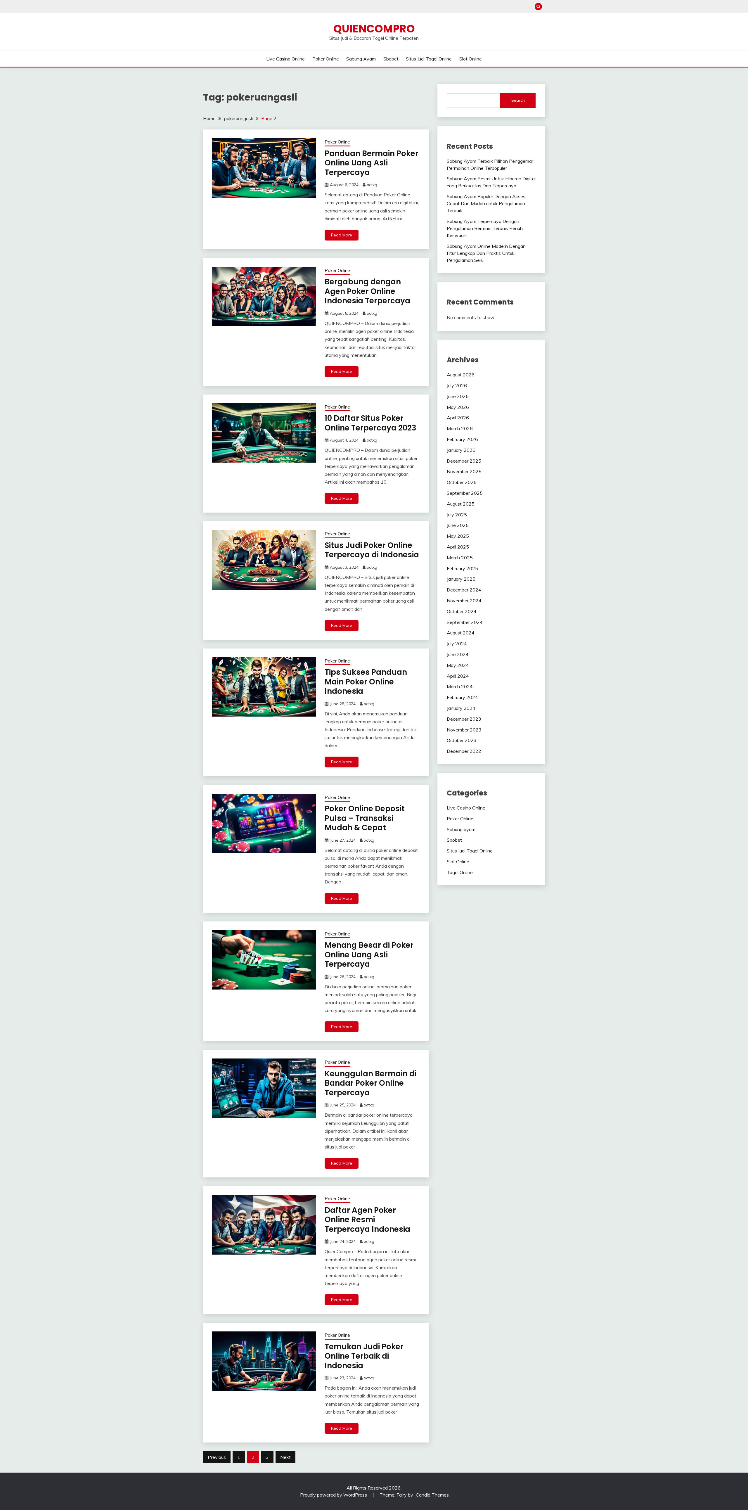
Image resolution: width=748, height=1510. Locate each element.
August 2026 (461, 375)
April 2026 (458, 418)
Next (285, 1457)
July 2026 (457, 385)
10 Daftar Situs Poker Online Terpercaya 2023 (370, 423)
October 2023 (462, 740)
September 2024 (465, 622)
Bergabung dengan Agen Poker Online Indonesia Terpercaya (367, 291)
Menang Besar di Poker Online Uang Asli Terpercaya (369, 954)
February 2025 (462, 568)
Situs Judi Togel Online (429, 59)
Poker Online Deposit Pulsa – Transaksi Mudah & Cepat (365, 818)
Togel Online (460, 872)
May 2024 (458, 665)
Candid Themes (432, 1495)
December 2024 (464, 590)
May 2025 (458, 536)
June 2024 (458, 654)
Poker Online (325, 59)
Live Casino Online (285, 59)
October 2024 (462, 611)
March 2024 (460, 686)
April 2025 (458, 547)
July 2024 (457, 643)
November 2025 (464, 471)
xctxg (372, 184)
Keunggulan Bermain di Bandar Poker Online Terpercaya (370, 1083)
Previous (217, 1457)
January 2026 (461, 450)
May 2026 (458, 407)
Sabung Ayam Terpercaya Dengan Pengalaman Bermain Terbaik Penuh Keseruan (485, 228)
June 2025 (458, 525)
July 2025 (457, 515)
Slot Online (470, 59)
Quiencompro (374, 28)
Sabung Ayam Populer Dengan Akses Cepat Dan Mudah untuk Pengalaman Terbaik (486, 203)
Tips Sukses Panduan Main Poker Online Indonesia (366, 681)
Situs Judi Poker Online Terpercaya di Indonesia (372, 550)
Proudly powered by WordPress (334, 1495)
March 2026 (460, 428)
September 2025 (465, 493)
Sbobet (391, 59)
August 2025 (461, 504)
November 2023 (464, 730)
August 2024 (461, 633)
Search (518, 100)
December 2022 (464, 751)
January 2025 (461, 579)
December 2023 (464, 719)
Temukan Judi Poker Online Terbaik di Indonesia (364, 1356)
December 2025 (464, 461)
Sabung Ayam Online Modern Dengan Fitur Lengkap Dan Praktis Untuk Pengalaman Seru (486, 253)
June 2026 (458, 396)
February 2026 (462, 439)
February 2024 (462, 697)
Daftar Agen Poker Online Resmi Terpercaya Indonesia (367, 1219)
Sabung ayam (361, 59)
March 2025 (460, 558)
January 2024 (461, 708)
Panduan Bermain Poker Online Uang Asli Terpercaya (371, 163)
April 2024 (458, 676)
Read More (341, 235)
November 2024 (464, 600)
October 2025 (462, 482)
